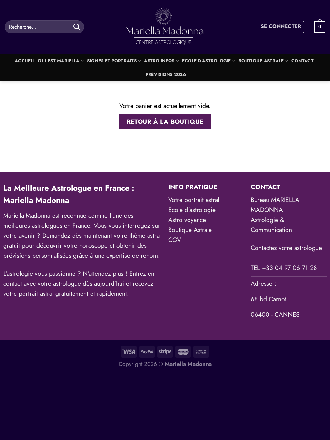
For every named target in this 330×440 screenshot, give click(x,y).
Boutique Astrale (261, 61)
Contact (302, 61)
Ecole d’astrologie (206, 61)
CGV (174, 239)
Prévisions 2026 (166, 75)
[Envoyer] (76, 26)
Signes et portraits (112, 61)
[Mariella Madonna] (165, 27)
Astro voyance (187, 219)
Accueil (24, 61)
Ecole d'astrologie (192, 209)
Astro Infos (159, 61)
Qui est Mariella (58, 61)
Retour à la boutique (165, 121)
